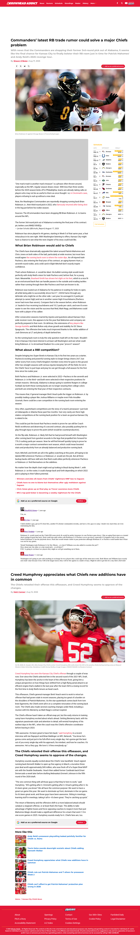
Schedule (59, 3)
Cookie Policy (95, 919)
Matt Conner (19, 592)
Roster (77, 3)
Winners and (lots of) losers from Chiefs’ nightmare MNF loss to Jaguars (50, 479)
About (17, 915)
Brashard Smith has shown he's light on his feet (51, 278)
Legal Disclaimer (118, 919)
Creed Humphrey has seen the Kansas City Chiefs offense (40, 673)
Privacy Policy (50, 919)
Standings (69, 3)
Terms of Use (71, 919)
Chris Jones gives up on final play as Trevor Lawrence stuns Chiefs (48, 489)
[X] (122, 3)
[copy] (28, 66)
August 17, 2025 (52, 228)
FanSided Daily (117, 915)
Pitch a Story (20, 919)
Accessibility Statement (25, 923)
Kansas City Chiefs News (32, 899)
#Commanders (33, 213)
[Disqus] (74, 534)
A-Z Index (48, 923)
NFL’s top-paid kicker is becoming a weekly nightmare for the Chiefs (49, 493)
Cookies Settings (72, 923)
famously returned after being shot (72, 204)
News (42, 3)
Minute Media (15, 929)
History (85, 3)
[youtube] (126, 3)
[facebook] (117, 3)
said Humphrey (65, 733)
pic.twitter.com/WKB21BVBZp (28, 225)
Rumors (49, 3)
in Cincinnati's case (78, 193)
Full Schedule (99, 224)
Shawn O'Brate (20, 61)
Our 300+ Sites (95, 915)
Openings (48, 915)
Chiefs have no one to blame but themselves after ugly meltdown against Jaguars (51, 484)
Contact (68, 915)
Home (17, 899)
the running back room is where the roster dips (46, 257)
